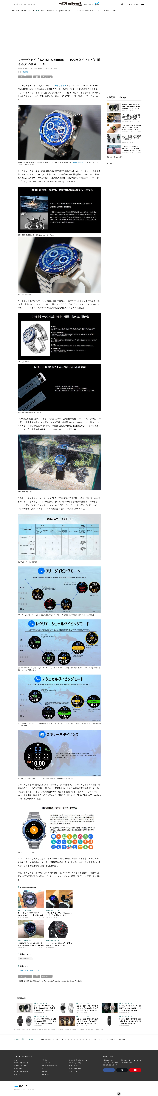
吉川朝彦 (25, 72)
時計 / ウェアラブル (50, 1029)
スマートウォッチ (59, 85)
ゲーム (43, 11)
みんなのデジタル (62, 11)
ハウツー (115, 10)
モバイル (31, 11)
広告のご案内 (18, 1068)
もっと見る (110, 163)
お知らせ (17, 1060)
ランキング (80, 10)
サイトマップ (46, 1063)
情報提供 (44, 1071)
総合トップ (15, 11)
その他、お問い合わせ (21, 1071)
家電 (37, 11)
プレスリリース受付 (75, 1063)
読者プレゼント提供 (20, 1066)
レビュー (92, 10)
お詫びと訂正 (73, 1071)
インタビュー (107, 10)
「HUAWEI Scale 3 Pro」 (79, 162)
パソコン (23, 11)
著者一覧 (17, 1074)
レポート (99, 10)
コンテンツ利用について (49, 1066)
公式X (86, 10)
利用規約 (44, 1060)
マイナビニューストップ (21, 1029)
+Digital (33, 1029)
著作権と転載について (21, 1063)
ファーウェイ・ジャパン (27, 970)
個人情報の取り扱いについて (78, 1060)
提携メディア (73, 1066)
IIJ (70, 11)
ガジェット (50, 11)
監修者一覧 (45, 1074)
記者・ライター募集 (75, 1068)
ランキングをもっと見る (115, 157)
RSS (43, 1068)
